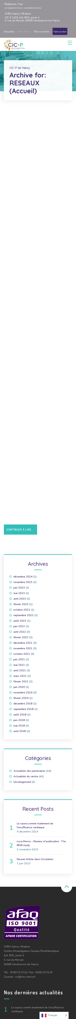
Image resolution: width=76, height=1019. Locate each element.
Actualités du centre (25, 776)
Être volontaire (41, 31)
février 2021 (20, 681)
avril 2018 (19, 731)
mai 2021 (19, 665)
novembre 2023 (22, 582)
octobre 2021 (21, 654)
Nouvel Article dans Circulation (35, 859)
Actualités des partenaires (29, 771)
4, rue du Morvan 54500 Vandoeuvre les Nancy (32, 17)
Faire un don (59, 31)
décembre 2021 (22, 643)
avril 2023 (19, 598)
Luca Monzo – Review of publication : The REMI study (41, 843)
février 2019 (20, 698)
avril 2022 (19, 632)
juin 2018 (19, 720)
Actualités (9, 31)
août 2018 (19, 714)
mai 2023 (19, 593)
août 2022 (19, 621)
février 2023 (20, 604)
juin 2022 (19, 626)
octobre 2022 (21, 610)
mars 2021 (20, 676)
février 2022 (20, 637)
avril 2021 (19, 670)
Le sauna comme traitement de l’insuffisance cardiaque (35, 825)
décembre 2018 (22, 703)
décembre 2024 (22, 576)
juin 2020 (19, 687)
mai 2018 (19, 725)
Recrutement (24, 31)
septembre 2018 (23, 709)
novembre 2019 (22, 692)
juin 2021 (19, 659)
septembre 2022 (23, 615)
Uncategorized (22, 782)
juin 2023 (19, 587)
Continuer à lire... (20, 529)
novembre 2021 (22, 648)
